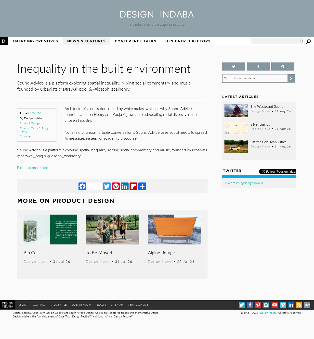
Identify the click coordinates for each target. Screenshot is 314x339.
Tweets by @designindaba (244, 182)
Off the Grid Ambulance (268, 141)
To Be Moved (99, 252)
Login (101, 305)
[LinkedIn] (125, 186)
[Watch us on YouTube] (275, 305)
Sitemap (117, 305)
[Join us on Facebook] (258, 66)
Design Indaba (268, 313)
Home (4, 41)
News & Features (86, 41)
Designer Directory (188, 41)
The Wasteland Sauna (266, 106)
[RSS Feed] (299, 305)
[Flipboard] (133, 186)
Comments (27, 136)
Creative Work (29, 128)
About (23, 305)
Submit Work (82, 305)
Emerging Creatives (35, 41)
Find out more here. (34, 167)
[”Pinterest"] (282, 66)
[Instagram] (266, 305)
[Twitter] (107, 186)
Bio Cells (32, 252)
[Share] (142, 186)
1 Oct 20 (35, 113)
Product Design (30, 123)
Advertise (59, 305)
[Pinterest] (116, 186)
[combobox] (277, 41)
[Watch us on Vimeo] (283, 305)
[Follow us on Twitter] (233, 66)
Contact (40, 305)
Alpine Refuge (161, 252)
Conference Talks (136, 41)
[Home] (157, 16)
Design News (36, 261)
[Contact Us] (307, 305)
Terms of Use (138, 305)
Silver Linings (260, 124)
